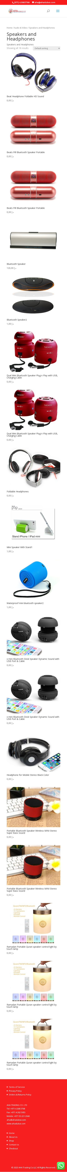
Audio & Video (20, 27)
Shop (11, 1140)
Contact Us (14, 1144)
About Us (13, 1137)
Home (9, 27)
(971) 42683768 (22, 2)
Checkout (13, 1148)
